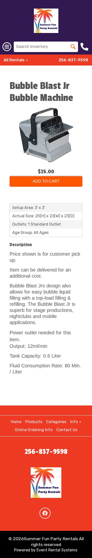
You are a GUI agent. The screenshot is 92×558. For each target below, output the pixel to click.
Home (16, 421)
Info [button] (74, 421)
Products (33, 421)
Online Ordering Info (34, 429)
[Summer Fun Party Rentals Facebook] (45, 513)
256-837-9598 (73, 60)
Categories (56, 421)
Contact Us (66, 429)
